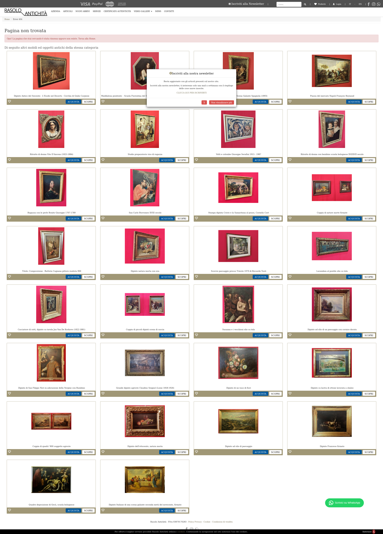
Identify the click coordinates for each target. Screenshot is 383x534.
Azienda (55, 11)
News (158, 11)
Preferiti (321, 4)
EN (360, 4)
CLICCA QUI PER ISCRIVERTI (192, 92)
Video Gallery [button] (142, 11)
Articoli (68, 11)
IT (350, 4)
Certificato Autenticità (117, 11)
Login (338, 4)
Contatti (169, 11)
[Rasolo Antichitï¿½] (26, 12)
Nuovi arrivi (83, 11)
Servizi (97, 11)
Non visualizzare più (221, 102)
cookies (182, 531)
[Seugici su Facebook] (369, 4)
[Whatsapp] (378, 4)
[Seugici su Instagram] (374, 4)
